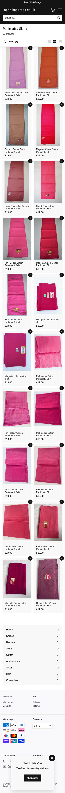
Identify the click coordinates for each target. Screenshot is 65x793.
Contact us (7, 706)
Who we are (8, 702)
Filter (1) (13, 41)
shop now (32, 777)
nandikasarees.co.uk (19, 10)
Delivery (36, 702)
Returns (36, 706)
